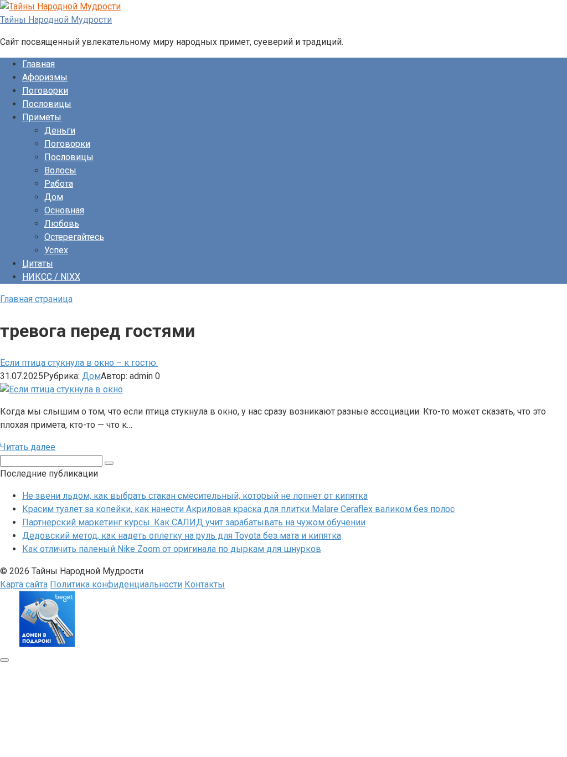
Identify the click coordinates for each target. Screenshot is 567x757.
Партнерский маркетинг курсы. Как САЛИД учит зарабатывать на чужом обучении (193, 522)
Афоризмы (45, 77)
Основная (64, 210)
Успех (56, 250)
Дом (53, 197)
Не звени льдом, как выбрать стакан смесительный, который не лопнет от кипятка (195, 495)
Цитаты (37, 263)
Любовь (61, 223)
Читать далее (27, 447)
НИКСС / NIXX (51, 277)
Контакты (204, 584)
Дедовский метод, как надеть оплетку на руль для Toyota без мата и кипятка (181, 535)
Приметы (41, 117)
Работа (58, 183)
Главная (38, 64)
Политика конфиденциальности (116, 584)
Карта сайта (24, 584)
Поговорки (45, 90)
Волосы (60, 170)
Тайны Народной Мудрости (56, 19)
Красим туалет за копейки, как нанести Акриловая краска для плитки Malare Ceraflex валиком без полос (238, 509)
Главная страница (36, 299)
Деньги (59, 130)
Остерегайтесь (74, 237)
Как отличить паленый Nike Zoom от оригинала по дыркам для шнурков (171, 549)
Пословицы (46, 104)
